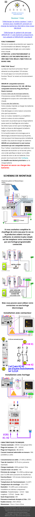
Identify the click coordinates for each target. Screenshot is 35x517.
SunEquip (25, 158)
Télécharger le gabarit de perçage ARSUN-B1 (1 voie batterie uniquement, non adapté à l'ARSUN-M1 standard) (17, 34)
